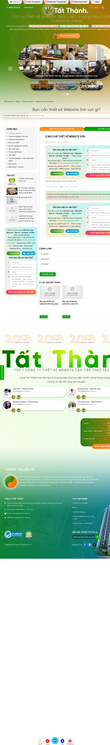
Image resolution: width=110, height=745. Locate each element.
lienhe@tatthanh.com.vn (22, 391)
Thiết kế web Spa (79, 512)
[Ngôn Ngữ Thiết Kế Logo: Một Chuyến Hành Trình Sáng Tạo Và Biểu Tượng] (12, 210)
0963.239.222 (14, 8)
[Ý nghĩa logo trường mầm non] (12, 181)
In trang (75, 186)
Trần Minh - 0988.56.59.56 (23, 389)
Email (62, 744)
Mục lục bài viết (2, 372)
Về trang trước (52, 186)
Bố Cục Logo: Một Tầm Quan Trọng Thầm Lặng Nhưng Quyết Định (27, 190)
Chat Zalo (28, 8)
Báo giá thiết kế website (44, 101)
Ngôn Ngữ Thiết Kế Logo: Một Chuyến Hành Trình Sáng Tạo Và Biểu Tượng (27, 210)
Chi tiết (43, 316)
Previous (10, 69)
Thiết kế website (28, 101)
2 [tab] (65, 94)
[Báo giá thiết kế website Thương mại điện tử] (50, 292)
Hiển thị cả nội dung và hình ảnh (61, 129)
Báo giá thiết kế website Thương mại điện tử (49, 303)
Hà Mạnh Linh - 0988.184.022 (89, 389)
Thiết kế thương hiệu (16, 139)
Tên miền (12, 155)
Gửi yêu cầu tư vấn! (68, 36)
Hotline (47, 744)
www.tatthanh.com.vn (22, 517)
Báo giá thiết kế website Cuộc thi (70, 302)
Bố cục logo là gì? (25, 197)
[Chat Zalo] (19, 397)
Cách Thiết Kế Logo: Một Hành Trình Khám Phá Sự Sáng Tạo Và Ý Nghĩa (26, 219)
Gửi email (64, 186)
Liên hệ (40, 744)
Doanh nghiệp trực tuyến (18, 146)
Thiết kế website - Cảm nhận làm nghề (21, 159)
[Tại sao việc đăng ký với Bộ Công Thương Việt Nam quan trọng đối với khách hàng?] (14, 534)
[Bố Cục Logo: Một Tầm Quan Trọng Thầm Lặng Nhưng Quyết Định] (12, 191)
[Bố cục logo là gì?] (12, 200)
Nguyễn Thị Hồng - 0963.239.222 (25, 402)
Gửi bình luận (47, 274)
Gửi (97, 537)
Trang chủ (10, 101)
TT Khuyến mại (69, 744)
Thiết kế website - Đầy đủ (18, 136)
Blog (17, 101)
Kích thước (13, 164)
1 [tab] (62, 94)
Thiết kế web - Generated (82, 523)
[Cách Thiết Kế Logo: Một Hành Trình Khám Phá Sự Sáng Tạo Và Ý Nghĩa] (12, 219)
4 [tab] (70, 94)
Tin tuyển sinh (14, 149)
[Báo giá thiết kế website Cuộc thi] (72, 292)
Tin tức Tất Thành (15, 152)
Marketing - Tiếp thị (16, 167)
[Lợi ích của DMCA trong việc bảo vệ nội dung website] (28, 535)
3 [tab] (68, 94)
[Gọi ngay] (14, 397)
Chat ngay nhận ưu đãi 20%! (21, 292)
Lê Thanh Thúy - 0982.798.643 (90, 402)
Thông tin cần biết (80, 503)
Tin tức (11, 175)
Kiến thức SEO (14, 143)
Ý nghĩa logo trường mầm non (26, 179)
